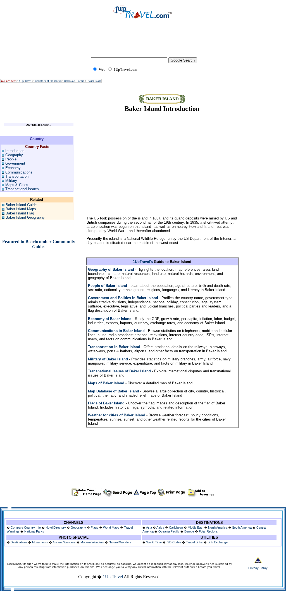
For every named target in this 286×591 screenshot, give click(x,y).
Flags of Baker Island (106, 403)
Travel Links (194, 542)
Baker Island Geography (25, 217)
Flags (94, 527)
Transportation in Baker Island (114, 347)
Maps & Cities (16, 185)
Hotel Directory (56, 527)
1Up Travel (25, 80)
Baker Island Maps (21, 209)
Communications (18, 172)
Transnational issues (22, 189)
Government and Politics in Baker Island (123, 298)
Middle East (195, 527)
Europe (189, 531)
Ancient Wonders (64, 542)
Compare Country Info (26, 527)
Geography (14, 155)
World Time (154, 542)
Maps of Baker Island (106, 383)
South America (242, 527)
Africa (160, 527)
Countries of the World (48, 80)
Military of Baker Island (108, 359)
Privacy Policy (258, 568)
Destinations (19, 542)
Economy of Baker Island (110, 319)
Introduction (14, 151)
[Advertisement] (143, 41)
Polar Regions (208, 531)
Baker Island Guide (21, 205)
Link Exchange (218, 542)
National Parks (34, 531)
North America (217, 527)
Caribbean (176, 527)
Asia (149, 527)
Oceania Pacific (169, 531)
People (10, 159)
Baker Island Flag (20, 213)
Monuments (40, 542)
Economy (13, 168)
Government (15, 163)
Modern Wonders (92, 542)
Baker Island (94, 80)
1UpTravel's (143, 262)
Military (11, 181)
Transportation (16, 176)
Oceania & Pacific (74, 80)
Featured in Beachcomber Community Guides (38, 244)
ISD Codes (173, 542)
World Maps (111, 527)
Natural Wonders (120, 542)
